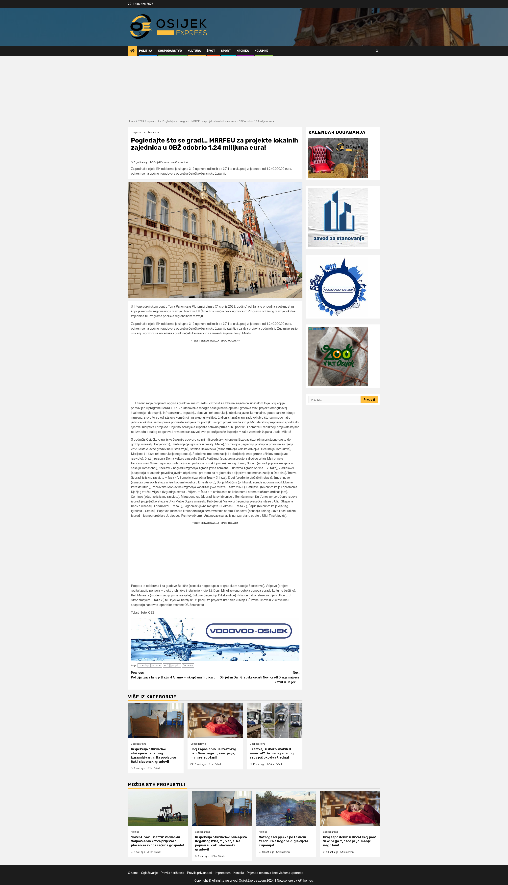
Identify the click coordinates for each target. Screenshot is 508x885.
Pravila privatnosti (199, 873)
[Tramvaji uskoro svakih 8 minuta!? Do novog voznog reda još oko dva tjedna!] (274, 720)
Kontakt (238, 873)
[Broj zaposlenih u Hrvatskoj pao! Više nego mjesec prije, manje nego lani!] (215, 720)
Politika (145, 51)
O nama (133, 873)
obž (166, 665)
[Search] (377, 51)
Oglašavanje (149, 873)
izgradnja (144, 665)
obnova (156, 665)
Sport (226, 51)
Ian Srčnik (155, 768)
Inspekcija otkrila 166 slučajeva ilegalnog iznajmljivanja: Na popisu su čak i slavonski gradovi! (153, 755)
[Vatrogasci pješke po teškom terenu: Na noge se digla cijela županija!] (286, 808)
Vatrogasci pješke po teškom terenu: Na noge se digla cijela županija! (283, 841)
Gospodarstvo (170, 51)
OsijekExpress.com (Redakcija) (170, 162)
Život (211, 51)
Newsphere (285, 880)
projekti (175, 665)
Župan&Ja (153, 132)
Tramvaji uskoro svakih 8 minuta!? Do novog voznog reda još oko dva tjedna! (272, 753)
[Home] (132, 51)
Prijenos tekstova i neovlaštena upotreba (275, 873)
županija (188, 665)
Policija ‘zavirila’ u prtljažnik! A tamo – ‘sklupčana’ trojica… (173, 675)
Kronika (243, 51)
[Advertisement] (254, 85)
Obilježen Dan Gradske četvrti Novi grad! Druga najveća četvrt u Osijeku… (259, 677)
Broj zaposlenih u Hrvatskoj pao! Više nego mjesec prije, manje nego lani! (213, 753)
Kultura (194, 51)
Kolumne (261, 51)
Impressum (223, 873)
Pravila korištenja (172, 873)
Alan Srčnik (276, 764)
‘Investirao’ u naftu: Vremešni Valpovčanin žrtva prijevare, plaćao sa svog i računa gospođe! (157, 841)
